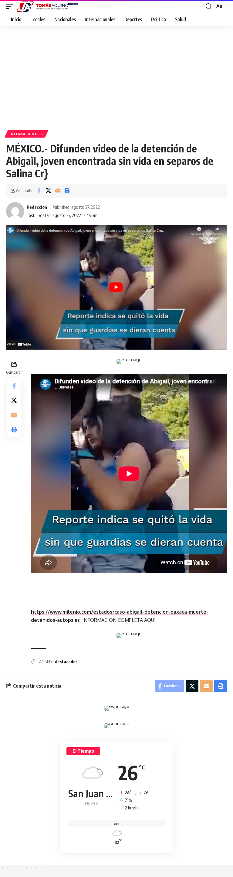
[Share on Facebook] (39, 190)
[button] (11, 6)
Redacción (37, 207)
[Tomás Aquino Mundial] (47, 6)
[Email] (57, 190)
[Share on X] (48, 190)
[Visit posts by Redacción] (15, 211)
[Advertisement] (116, 80)
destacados (66, 661)
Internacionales (26, 134)
